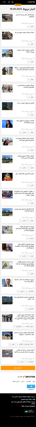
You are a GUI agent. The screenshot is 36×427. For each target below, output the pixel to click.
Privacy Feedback (30, 406)
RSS (23, 406)
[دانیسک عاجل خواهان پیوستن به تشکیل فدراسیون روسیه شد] (7, 141)
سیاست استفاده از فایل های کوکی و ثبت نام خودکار (23, 403)
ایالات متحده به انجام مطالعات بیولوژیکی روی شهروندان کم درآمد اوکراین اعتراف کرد (25, 264)
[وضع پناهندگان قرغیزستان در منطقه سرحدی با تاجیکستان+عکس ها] (7, 71)
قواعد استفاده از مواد (24, 397)
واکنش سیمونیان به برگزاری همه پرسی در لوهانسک (25, 122)
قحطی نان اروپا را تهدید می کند (25, 103)
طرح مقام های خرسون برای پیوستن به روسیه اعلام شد (24, 210)
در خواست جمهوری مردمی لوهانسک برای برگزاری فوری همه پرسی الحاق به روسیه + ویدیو (24, 193)
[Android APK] (29, 411)
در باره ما (32, 397)
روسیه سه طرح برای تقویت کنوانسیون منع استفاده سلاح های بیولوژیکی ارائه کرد (25, 229)
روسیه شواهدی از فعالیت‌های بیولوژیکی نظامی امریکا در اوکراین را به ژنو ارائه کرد (24, 246)
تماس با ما (15, 397)
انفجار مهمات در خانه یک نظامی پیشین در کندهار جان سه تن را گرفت (24, 351)
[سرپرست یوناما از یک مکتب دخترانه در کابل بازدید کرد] (7, 283)
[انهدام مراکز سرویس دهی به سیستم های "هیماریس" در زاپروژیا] (7, 336)
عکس (31, 185)
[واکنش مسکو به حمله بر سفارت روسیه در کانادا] (7, 53)
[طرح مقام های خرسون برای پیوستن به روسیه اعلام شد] (7, 212)
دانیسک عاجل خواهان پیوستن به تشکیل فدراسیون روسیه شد (25, 139)
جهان (32, 26)
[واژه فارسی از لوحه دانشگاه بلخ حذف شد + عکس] (7, 300)
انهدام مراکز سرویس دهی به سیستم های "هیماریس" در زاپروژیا (24, 334)
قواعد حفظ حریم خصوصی (28, 399)
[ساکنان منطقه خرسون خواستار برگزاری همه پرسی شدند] (7, 159)
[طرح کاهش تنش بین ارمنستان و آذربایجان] (7, 18)
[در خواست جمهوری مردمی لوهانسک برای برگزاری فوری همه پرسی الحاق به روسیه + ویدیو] (7, 194)
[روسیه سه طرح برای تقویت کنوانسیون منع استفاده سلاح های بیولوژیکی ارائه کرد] (7, 230)
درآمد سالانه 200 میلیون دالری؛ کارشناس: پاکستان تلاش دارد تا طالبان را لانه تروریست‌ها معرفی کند (24, 317)
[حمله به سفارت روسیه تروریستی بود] (7, 36)
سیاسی (24, 132)
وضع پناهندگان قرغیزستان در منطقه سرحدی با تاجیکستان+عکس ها (24, 69)
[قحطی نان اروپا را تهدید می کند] (7, 106)
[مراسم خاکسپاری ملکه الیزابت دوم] (7, 177)
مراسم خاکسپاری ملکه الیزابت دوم (25, 174)
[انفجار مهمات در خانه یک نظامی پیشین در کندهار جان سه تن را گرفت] (7, 353)
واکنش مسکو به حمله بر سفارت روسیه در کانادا (25, 51)
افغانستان (31, 291)
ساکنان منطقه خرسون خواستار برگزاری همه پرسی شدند (26, 157)
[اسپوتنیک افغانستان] (31, 3)
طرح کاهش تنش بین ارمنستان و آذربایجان (25, 16)
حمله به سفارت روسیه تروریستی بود (24, 33)
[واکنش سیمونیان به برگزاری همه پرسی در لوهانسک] (7, 124)
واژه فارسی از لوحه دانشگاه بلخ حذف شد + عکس (24, 298)
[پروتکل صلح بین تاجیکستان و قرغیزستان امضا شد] (7, 88)
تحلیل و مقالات (29, 327)
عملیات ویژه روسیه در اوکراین (26, 344)
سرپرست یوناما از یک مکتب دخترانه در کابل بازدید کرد (24, 281)
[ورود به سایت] (12, 2)
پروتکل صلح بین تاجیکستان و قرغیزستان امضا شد (26, 86)
